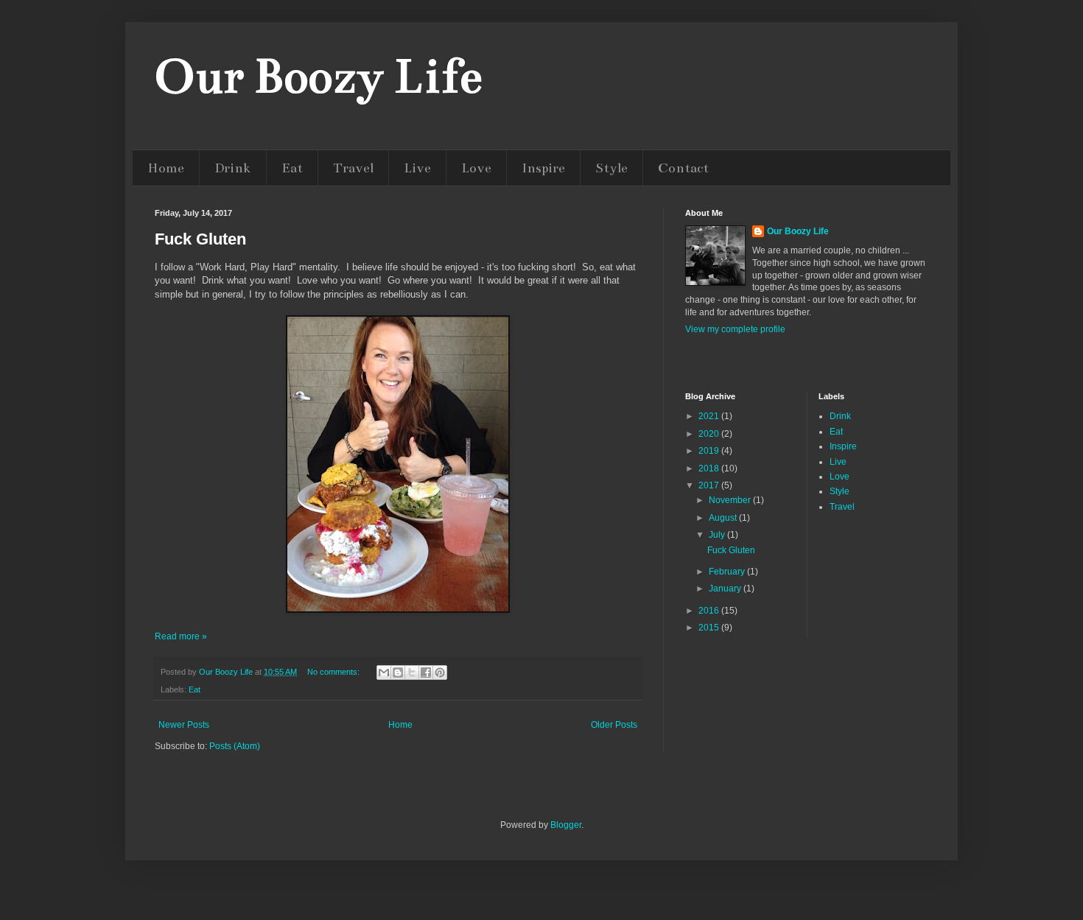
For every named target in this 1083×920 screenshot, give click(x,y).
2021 (709, 416)
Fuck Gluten (200, 239)
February (728, 571)
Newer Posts (183, 725)
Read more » (181, 636)
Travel (353, 168)
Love (476, 168)
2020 (709, 434)
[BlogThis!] (397, 672)
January (726, 588)
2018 (709, 468)
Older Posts (614, 725)
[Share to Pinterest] (439, 672)
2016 (709, 610)
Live (417, 168)
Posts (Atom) (234, 746)
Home (165, 168)
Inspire (543, 168)
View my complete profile (735, 329)
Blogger (565, 825)
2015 (709, 627)
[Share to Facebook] (425, 672)
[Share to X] (411, 672)
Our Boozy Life (318, 76)
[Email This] (383, 672)
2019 (709, 451)
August (724, 518)
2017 (709, 485)
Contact (683, 168)
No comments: (334, 671)
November (731, 500)
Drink (232, 168)
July (718, 535)
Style (611, 168)
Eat (292, 168)
